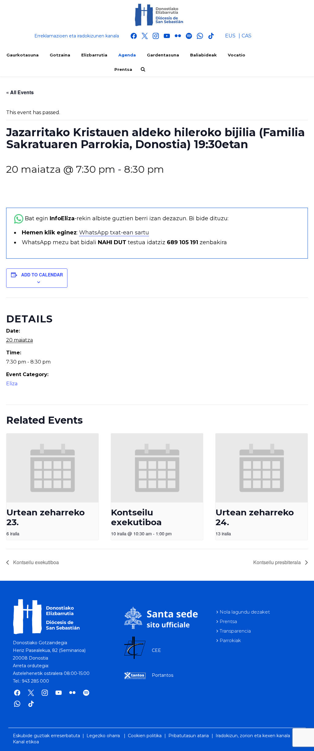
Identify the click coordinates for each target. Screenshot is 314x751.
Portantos (162, 675)
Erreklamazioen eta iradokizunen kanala (76, 36)
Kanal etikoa (26, 742)
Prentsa (123, 69)
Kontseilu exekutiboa (136, 517)
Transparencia (235, 631)
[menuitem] (230, 36)
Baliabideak (203, 54)
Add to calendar (42, 275)
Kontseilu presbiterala (277, 562)
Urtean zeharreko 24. (255, 517)
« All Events (20, 92)
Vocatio (236, 54)
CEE (156, 650)
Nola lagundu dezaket (245, 612)
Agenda (127, 54)
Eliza (11, 384)
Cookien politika (145, 735)
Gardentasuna (163, 54)
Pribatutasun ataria (188, 735)
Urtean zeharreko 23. (45, 517)
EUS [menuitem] (230, 36)
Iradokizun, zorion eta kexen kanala (253, 735)
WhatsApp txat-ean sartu (114, 232)
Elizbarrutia (94, 54)
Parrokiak (230, 640)
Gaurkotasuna (22, 54)
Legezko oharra (103, 735)
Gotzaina (60, 54)
